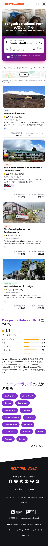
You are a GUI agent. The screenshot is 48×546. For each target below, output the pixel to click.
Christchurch (10, 424)
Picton (41, 432)
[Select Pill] (38, 4)
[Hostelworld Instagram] (21, 481)
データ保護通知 (12, 524)
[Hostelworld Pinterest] (32, 481)
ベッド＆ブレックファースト (34, 497)
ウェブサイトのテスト (23, 530)
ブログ (5, 497)
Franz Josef (9, 432)
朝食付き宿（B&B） (10, 283)
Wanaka (8, 439)
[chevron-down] (20, 332)
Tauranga (22, 403)
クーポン (37, 524)
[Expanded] (5, 67)
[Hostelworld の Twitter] (16, 481)
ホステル (7, 165)
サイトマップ (37, 530)
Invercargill (9, 410)
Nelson (7, 403)
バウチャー (10, 530)
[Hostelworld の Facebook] (10, 481)
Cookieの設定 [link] (24, 535)
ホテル (6, 110)
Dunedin (26, 432)
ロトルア (29, 417)
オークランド (27, 396)
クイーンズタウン (11, 417)
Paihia (22, 439)
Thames (26, 410)
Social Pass (24, 503)
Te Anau (28, 424)
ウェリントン (9, 396)
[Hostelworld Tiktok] (37, 481)
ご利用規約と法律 (26, 524)
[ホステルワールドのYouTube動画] (26, 481)
